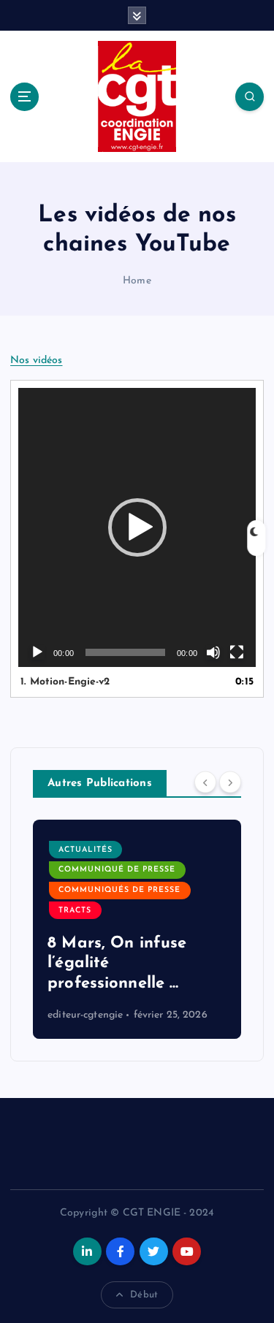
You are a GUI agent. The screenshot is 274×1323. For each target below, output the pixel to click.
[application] (137, 527)
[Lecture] (37, 652)
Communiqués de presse (119, 890)
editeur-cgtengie (85, 1015)
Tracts (74, 911)
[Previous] (205, 782)
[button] (137, 527)
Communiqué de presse (116, 870)
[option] (137, 929)
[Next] (230, 782)
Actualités (85, 850)
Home (137, 280)
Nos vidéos (36, 360)
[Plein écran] (236, 652)
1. (65, 681)
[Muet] (213, 652)
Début (144, 1295)
